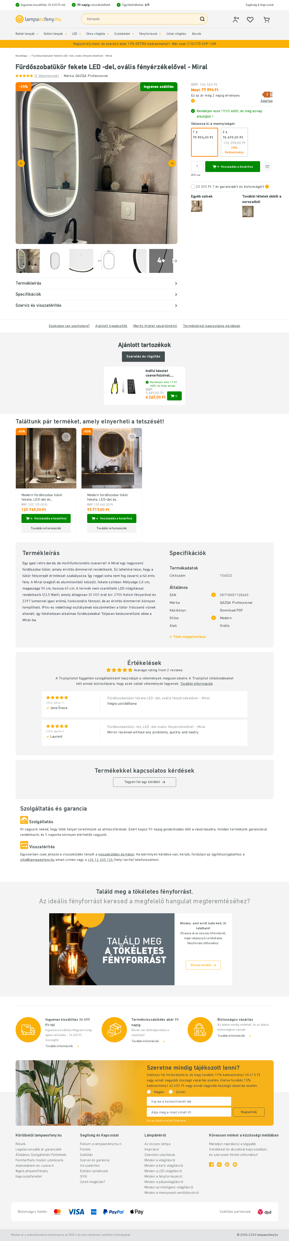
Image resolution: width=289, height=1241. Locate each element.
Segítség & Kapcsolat (260, 5)
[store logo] (38, 19)
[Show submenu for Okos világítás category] (108, 34)
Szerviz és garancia (94, 1160)
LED (74, 34)
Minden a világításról (159, 1160)
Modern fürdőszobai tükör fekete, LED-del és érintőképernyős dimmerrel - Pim (110, 497)
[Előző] (21, 163)
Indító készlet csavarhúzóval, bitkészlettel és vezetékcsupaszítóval (164, 373)
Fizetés (85, 1149)
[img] (96, 163)
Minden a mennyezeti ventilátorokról (171, 1193)
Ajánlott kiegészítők (111, 326)
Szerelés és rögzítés (143, 356)
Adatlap (267, 101)
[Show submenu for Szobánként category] (133, 34)
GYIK (83, 1176)
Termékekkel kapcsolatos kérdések (211, 326)
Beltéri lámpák (25, 34)
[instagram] (219, 1164)
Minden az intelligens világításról (168, 1187)
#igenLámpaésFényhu (32, 1171)
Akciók (196, 34)
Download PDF (231, 610)
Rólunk (21, 1144)
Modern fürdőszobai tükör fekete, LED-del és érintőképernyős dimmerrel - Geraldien (45, 497)
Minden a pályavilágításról (163, 1182)
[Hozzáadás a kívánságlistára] (267, 166)
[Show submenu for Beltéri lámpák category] (37, 34)
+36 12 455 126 (101, 860)
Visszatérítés (90, 1166)
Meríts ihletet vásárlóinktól (155, 326)
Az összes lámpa (157, 1144)
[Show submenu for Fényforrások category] (160, 34)
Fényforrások (148, 34)
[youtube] (235, 1164)
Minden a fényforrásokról (163, 1176)
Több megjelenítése (189, 637)
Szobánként (122, 34)
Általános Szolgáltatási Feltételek (41, 1155)
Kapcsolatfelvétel (29, 1176)
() (47, 76)
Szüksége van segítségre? (69, 326)
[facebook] (211, 1164)
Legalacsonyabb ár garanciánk (39, 1149)
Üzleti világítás (176, 34)
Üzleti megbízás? (92, 1182)
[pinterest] (227, 1164)
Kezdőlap (21, 56)
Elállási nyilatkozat (94, 1171)
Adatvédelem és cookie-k (35, 1166)
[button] (144, 44)
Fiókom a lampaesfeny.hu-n (100, 1144)
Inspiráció (151, 1149)
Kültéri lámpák (53, 34)
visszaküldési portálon (116, 854)
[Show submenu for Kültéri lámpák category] (66, 34)
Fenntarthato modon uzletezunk (39, 1160)
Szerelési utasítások (159, 1155)
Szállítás (86, 1155)
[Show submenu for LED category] (80, 34)
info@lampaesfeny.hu (37, 860)
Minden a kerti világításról (163, 1166)
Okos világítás (95, 34)
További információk (196, 684)
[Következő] (172, 163)
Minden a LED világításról (163, 1171)
